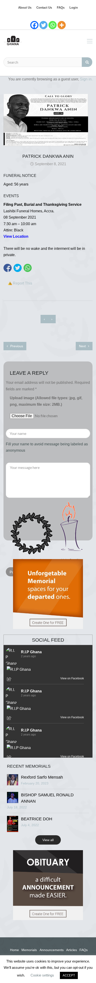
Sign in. (86, 79)
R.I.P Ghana (31, 652)
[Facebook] (34, 25)
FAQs (61, 7)
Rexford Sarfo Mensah (42, 777)
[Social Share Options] (10, 679)
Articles (71, 950)
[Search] (87, 62)
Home (14, 950)
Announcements (52, 950)
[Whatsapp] (52, 25)
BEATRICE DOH (36, 819)
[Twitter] (43, 25)
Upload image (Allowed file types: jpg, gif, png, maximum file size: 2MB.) (46, 401)
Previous (16, 346)
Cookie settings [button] (42, 975)
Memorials (29, 950)
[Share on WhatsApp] (28, 268)
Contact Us (44, 7)
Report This (22, 283)
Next (83, 346)
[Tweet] (18, 268)
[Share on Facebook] (7, 268)
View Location (15, 236)
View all (48, 840)
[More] (62, 25)
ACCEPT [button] (69, 975)
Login (73, 7)
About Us (24, 7)
